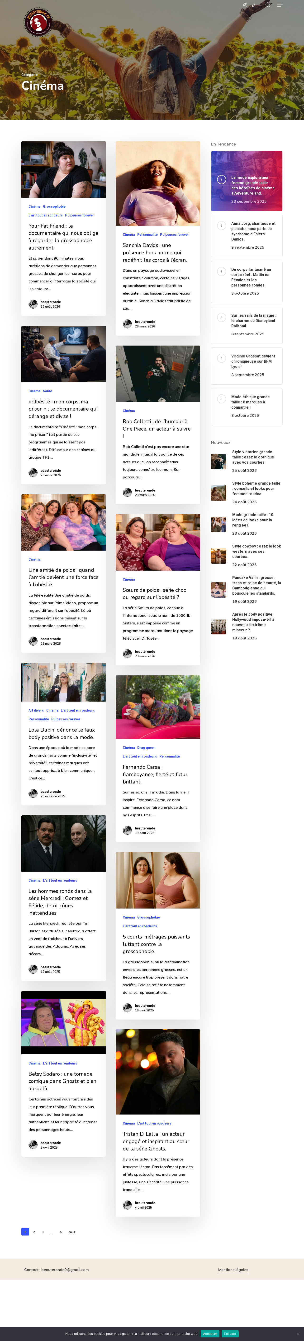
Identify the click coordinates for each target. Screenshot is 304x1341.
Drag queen (146, 747)
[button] (280, 4)
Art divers (36, 710)
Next (72, 1232)
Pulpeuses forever (79, 215)
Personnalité (147, 234)
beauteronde (51, 302)
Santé (47, 391)
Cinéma (34, 206)
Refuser (230, 1334)
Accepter (210, 1334)
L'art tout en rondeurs (45, 215)
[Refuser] (298, 1333)
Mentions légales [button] (233, 1269)
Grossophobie (54, 206)
